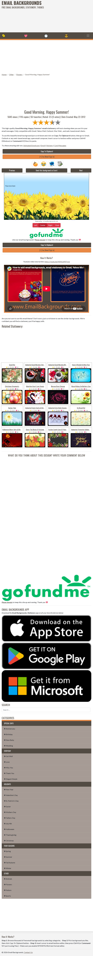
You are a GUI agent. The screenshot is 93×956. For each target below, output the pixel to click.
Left (35, 225)
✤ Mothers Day (10, 812)
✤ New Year (8, 789)
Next (81, 170)
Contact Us (28, 952)
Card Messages (60, 145)
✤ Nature (7, 890)
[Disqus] (46, 485)
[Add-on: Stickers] (51, 163)
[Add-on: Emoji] (43, 163)
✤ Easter (7, 806)
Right (50, 225)
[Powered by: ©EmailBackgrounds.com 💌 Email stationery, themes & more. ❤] (46, 178)
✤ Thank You (9, 773)
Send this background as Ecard (46, 170)
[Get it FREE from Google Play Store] (46, 656)
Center (42, 225)
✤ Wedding (8, 746)
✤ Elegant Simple (10, 779)
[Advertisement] (63, 16)
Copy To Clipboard (47, 151)
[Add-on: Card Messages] (59, 163)
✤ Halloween (9, 829)
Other (11, 74)
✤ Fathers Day (9, 818)
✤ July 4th (8, 823)
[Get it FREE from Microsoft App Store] (46, 686)
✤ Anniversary (9, 729)
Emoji (43, 145)
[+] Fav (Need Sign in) (46, 156)
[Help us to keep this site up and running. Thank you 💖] (46, 587)
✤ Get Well (8, 756)
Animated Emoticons (31, 145)
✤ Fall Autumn (9, 862)
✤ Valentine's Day (11, 795)
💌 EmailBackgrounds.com (50, 221)
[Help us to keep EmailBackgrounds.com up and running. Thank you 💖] (46, 233)
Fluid (57, 225)
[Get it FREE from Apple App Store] (46, 628)
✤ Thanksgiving (10, 835)
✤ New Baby (9, 740)
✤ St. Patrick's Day (11, 801)
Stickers (49, 145)
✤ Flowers (8, 884)
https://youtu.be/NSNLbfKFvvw (57, 262)
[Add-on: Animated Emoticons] (35, 163)
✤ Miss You (8, 768)
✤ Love (7, 762)
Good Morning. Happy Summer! (37, 74)
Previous (12, 170)
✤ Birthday (8, 734)
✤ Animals (8, 879)
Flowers (19, 74)
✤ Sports (7, 896)
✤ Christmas (9, 840)
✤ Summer (8, 857)
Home (4, 74)
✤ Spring (7, 851)
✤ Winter (7, 868)
